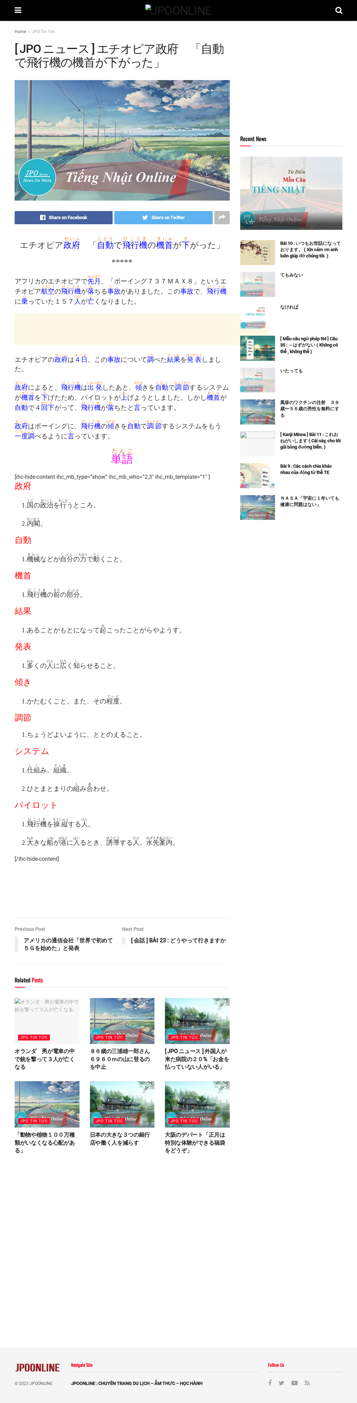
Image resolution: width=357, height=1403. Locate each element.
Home (20, 31)
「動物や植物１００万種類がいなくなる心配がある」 (45, 1142)
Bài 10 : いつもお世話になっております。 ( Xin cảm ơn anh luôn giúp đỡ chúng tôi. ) (310, 249)
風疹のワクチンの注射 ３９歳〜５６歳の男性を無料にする (309, 409)
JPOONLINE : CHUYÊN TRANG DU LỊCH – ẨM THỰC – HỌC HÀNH (137, 1383)
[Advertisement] (141, 329)
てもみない (292, 275)
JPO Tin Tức (43, 31)
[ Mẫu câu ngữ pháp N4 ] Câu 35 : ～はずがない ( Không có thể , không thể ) (309, 345)
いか (250, 221)
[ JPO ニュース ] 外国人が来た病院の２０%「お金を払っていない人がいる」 (197, 1059)
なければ (289, 307)
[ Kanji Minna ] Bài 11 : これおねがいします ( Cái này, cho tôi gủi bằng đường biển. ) (310, 441)
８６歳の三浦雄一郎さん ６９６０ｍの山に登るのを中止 (122, 1059)
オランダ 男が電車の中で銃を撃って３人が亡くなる (45, 1059)
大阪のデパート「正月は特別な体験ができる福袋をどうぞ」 (195, 1142)
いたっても (291, 370)
